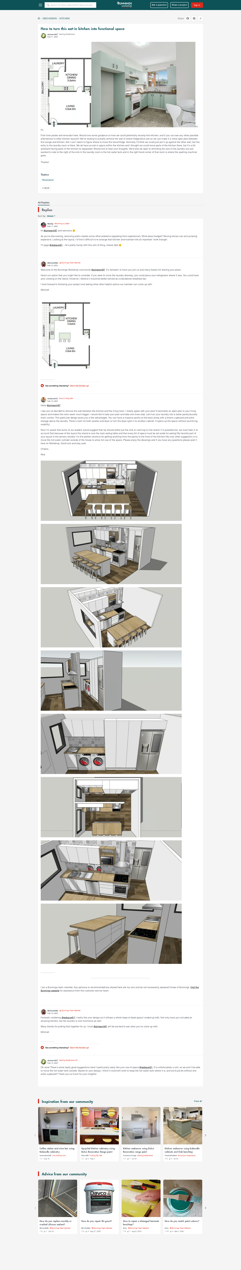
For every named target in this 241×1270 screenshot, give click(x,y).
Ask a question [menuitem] (159, 5)
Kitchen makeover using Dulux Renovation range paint (138, 1150)
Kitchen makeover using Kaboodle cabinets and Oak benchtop (182, 1150)
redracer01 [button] (52, 398)
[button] (43, 35)
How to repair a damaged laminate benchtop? (141, 1222)
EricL (125, 1228)
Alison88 (85, 1155)
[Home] (39, 18)
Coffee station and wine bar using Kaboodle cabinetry (57, 1150)
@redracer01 (56, 245)
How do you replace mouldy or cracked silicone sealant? (56, 1222)
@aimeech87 (50, 230)
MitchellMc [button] (52, 263)
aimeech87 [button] (52, 34)
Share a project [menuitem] (179, 5)
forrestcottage (129, 1155)
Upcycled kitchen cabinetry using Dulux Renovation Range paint (98, 1150)
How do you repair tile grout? (96, 1221)
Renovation (48, 180)
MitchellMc (44, 1228)
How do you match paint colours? (182, 1221)
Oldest (50, 216)
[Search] (48, 5)
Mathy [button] (50, 223)
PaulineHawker (171, 1155)
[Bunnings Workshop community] (124, 5)
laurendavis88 (45, 1155)
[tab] (43, 202)
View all (198, 1101)
